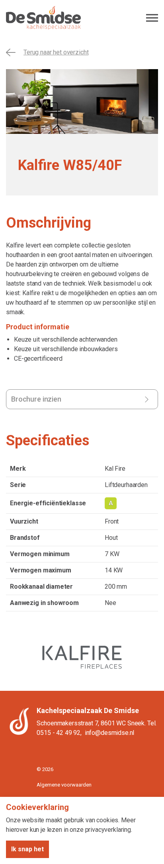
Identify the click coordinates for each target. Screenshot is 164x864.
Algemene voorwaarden (64, 785)
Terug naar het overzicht (55, 52)
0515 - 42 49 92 (58, 732)
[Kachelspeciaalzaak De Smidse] (82, 18)
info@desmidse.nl (110, 732)
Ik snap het (27, 849)
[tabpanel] (82, 101)
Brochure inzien (36, 399)
